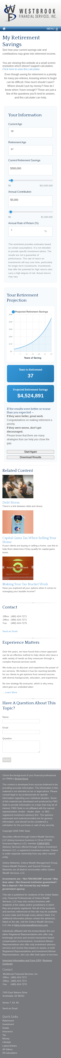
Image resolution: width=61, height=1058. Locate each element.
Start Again (30, 451)
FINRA (40, 843)
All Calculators (9, 1053)
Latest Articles (9, 1045)
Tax (4, 1035)
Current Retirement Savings (24, 160)
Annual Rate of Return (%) (23, 223)
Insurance (7, 1031)
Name (5, 717)
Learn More (11, 692)
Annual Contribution (19, 191)
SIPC (47, 843)
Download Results (30, 457)
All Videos (7, 1049)
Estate (5, 1028)
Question (7, 738)
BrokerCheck (21, 778)
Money (5, 1038)
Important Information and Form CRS (21, 960)
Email (5, 727)
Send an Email (9, 631)
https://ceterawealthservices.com (31, 925)
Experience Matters (20, 642)
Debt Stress (11, 502)
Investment (8, 1024)
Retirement (8, 1020)
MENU (50, 28)
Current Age (15, 124)
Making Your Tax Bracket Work (25, 584)
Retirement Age (17, 142)
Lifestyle (6, 1042)
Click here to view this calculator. (21, 69)
